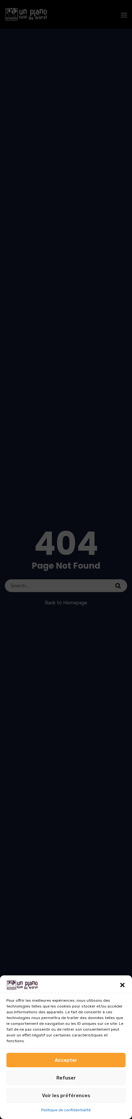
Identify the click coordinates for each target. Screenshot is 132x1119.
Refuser (66, 1078)
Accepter (66, 1060)
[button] (122, 985)
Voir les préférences (66, 1095)
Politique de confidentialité (66, 1110)
